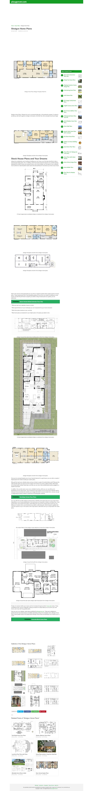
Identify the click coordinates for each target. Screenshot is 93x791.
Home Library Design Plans (70, 162)
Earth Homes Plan (68, 95)
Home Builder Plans (68, 167)
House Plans (14, 31)
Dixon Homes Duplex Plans (42, 773)
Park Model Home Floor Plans (19, 735)
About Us (56, 785)
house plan (49, 606)
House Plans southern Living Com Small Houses (47, 754)
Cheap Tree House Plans (69, 80)
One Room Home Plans (69, 136)
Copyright (46, 785)
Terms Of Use (51, 785)
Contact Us (41, 785)
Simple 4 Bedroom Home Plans (43, 735)
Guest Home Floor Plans (69, 146)
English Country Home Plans (70, 105)
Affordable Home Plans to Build (19, 773)
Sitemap (36, 785)
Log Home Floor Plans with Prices (19, 754)
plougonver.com (19, 1)
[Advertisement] (46, 15)
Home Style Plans (68, 126)
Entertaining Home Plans (70, 90)
